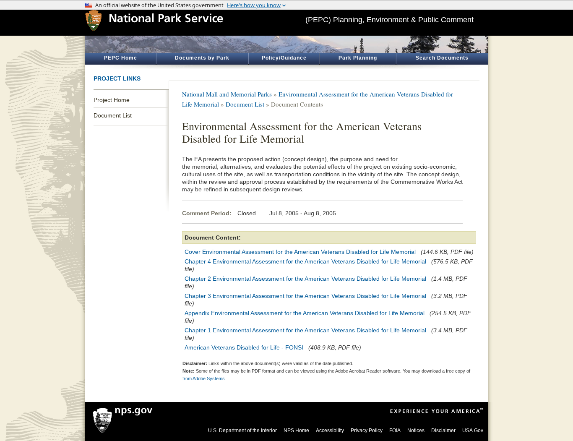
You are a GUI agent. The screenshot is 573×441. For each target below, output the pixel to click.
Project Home (112, 100)
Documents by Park (202, 58)
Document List (113, 115)
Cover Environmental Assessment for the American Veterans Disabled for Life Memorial (300, 251)
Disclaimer (443, 430)
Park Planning (358, 58)
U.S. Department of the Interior (242, 430)
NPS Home (296, 430)
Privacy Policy (367, 430)
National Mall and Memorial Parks (227, 94)
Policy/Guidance (284, 58)
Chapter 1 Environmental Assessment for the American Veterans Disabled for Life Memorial (305, 330)
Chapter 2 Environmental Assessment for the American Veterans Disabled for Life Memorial (305, 278)
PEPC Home (120, 58)
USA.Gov (472, 430)
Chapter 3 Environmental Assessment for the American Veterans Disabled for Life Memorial (305, 295)
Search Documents (442, 58)
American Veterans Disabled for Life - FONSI (244, 347)
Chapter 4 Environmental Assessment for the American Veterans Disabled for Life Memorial (305, 261)
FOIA (395, 430)
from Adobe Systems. (204, 378)
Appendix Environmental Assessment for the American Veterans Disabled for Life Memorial (305, 313)
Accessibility (330, 430)
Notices (416, 430)
